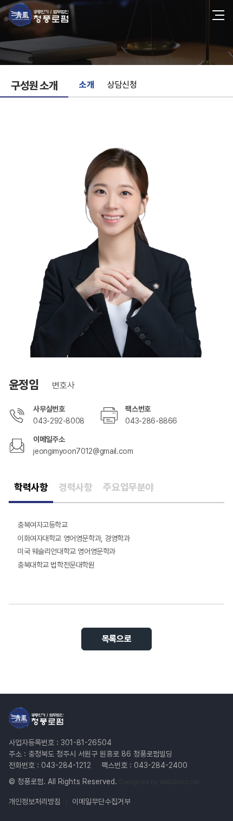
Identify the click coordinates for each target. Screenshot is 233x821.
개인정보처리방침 (35, 801)
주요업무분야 (128, 487)
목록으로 (116, 639)
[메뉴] (218, 15)
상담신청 (122, 85)
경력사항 (75, 487)
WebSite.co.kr (179, 782)
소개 (86, 85)
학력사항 (31, 487)
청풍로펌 (38, 15)
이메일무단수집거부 (101, 801)
